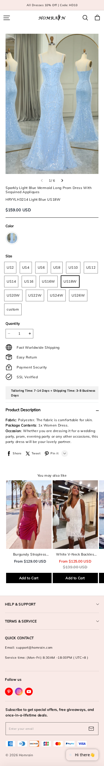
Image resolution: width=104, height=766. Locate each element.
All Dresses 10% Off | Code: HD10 (52, 5)
